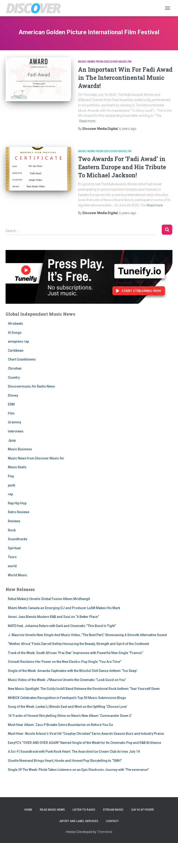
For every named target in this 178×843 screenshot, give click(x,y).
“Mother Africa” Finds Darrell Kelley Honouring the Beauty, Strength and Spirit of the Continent (78, 644)
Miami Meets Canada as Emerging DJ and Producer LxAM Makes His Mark (64, 608)
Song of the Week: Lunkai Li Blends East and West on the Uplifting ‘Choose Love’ (67, 706)
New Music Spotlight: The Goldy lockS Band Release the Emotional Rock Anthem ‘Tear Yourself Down (84, 689)
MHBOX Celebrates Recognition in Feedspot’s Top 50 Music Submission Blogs (67, 698)
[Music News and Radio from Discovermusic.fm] (35, 8)
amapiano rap (18, 341)
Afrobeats (15, 323)
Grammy (14, 422)
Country (14, 377)
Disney (13, 395)
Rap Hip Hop (17, 503)
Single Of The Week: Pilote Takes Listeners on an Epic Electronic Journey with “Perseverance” (78, 770)
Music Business (20, 449)
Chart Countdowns (22, 359)
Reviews (14, 521)
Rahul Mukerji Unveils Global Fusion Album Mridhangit (49, 599)
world (12, 566)
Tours (12, 557)
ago (127, 129)
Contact (112, 821)
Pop (11, 476)
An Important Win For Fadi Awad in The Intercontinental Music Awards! (125, 78)
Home (28, 809)
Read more (87, 121)
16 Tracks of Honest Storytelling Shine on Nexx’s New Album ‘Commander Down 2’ (70, 716)
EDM (11, 404)
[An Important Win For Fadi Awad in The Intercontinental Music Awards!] (38, 79)
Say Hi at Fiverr (142, 809)
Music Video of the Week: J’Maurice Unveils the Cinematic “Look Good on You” (67, 680)
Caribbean (15, 350)
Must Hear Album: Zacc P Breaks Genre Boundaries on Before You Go (60, 725)
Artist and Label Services (78, 821)
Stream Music (113, 809)
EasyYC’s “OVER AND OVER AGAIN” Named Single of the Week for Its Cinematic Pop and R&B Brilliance (84, 743)
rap (10, 494)
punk (11, 485)
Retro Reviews (18, 512)
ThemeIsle (104, 832)
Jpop (12, 440)
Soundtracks (17, 539)
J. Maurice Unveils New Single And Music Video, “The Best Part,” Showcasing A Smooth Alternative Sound (87, 635)
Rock (12, 530)
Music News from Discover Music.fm (104, 61)
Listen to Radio (84, 809)
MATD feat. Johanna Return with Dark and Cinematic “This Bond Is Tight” (62, 626)
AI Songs (15, 332)
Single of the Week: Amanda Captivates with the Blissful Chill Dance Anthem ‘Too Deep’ (72, 671)
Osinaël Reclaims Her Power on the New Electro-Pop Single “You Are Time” (64, 662)
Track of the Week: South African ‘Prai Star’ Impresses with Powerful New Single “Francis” (75, 653)
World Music (17, 575)
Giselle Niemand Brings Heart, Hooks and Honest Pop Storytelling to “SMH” (65, 760)
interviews (15, 431)
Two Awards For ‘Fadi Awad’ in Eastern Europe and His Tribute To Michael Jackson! (122, 167)
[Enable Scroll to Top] (169, 834)
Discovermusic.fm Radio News (31, 386)
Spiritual (14, 548)
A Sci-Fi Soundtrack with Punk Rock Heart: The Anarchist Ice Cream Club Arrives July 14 (74, 751)
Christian (15, 368)
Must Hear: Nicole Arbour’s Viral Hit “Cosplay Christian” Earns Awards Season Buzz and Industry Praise (86, 733)
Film (11, 413)
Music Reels (17, 467)
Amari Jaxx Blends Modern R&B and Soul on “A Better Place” (53, 617)
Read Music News (52, 809)
